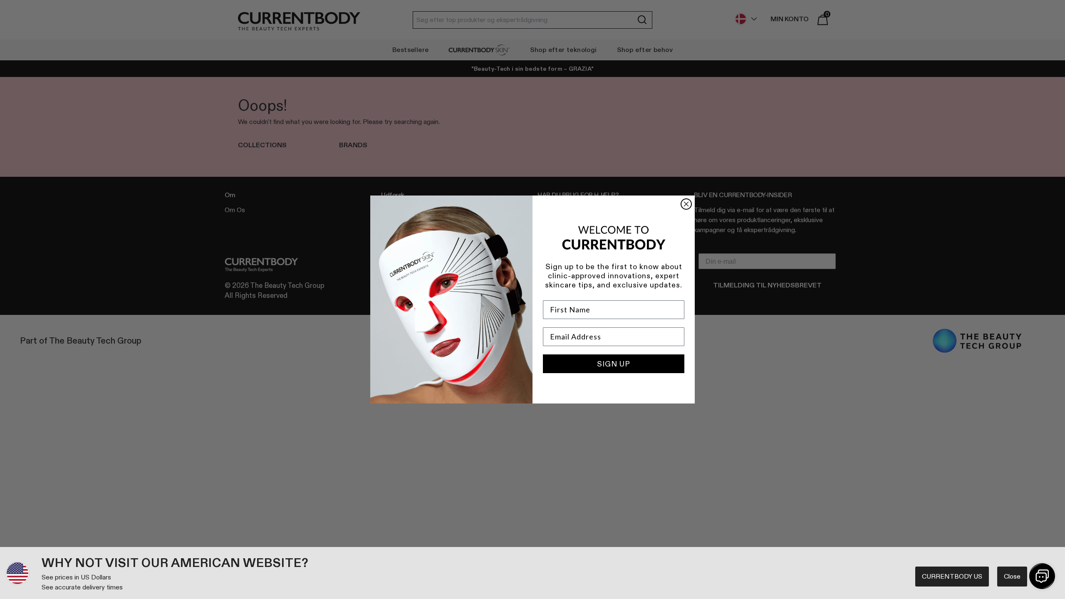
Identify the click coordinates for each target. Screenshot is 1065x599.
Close (1012, 576)
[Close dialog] (686, 204)
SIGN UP (613, 364)
